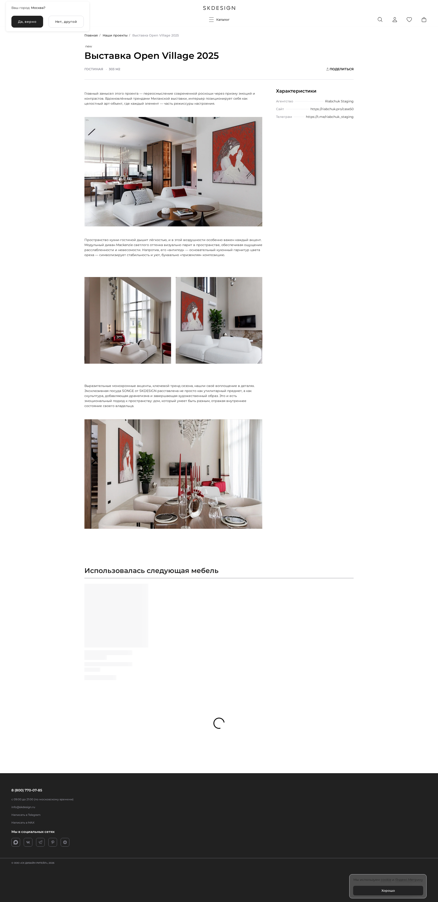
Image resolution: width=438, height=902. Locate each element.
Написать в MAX (22, 822)
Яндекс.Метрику (409, 880)
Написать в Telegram (26, 814)
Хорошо (388, 891)
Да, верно (27, 22)
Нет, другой (66, 22)
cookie (386, 880)
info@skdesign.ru (23, 807)
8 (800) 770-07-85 (26, 790)
